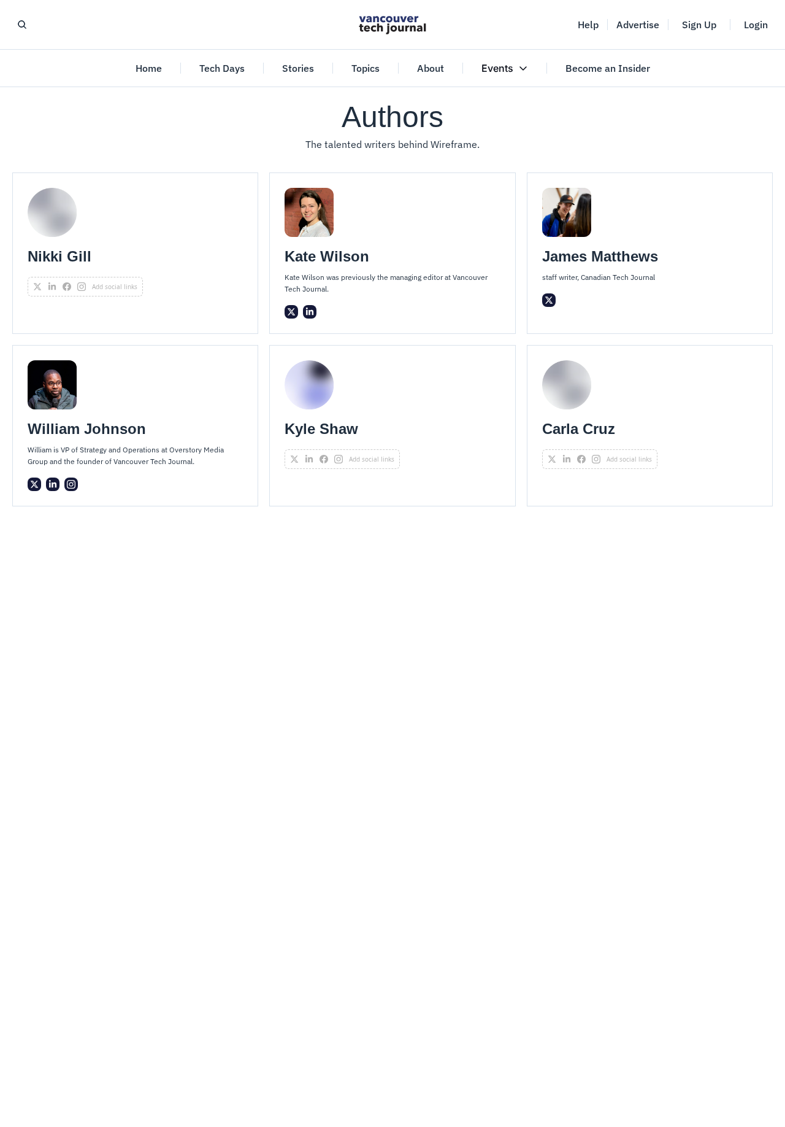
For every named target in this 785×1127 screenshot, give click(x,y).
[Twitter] (291, 312)
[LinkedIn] (309, 312)
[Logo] (392, 25)
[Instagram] (71, 484)
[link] (135, 253)
